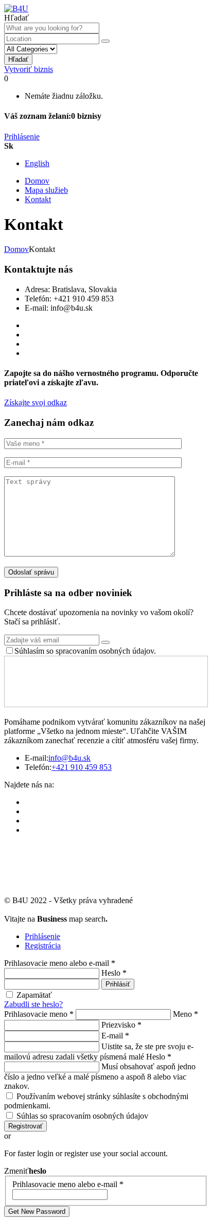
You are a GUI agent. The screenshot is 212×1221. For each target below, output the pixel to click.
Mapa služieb (46, 190)
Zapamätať (34, 995)
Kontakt (38, 199)
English (37, 163)
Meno (185, 1014)
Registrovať (25, 1126)
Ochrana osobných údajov (125, 909)
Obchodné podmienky (40, 909)
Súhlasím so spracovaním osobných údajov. (85, 651)
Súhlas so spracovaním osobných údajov (82, 1115)
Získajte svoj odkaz (35, 402)
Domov (37, 180)
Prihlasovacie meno (39, 1014)
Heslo (114, 972)
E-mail (115, 1035)
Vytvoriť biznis (28, 69)
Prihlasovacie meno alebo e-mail (59, 963)
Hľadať (18, 59)
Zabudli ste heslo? (33, 1004)
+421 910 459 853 (81, 767)
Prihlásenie (22, 136)
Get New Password (36, 1211)
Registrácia (43, 945)
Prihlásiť (117, 984)
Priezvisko (121, 1024)
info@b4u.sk (69, 757)
